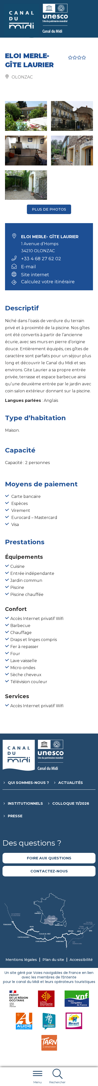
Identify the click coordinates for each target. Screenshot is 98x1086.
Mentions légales (21, 959)
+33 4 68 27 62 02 (41, 258)
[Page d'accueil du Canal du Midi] (36, 21)
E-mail (28, 266)
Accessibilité (81, 959)
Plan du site (53, 959)
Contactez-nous (49, 871)
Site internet (35, 275)
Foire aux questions (49, 858)
